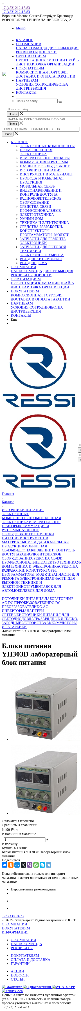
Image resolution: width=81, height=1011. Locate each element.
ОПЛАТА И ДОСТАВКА (30, 959)
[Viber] (29, 865)
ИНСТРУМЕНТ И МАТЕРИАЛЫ (46, 174)
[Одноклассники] (11, 865)
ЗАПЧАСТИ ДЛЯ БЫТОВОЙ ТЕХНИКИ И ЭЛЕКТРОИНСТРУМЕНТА (38, 582)
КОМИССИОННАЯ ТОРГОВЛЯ (42, 72)
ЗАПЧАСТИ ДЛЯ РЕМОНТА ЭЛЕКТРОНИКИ (43, 241)
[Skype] (42, 865)
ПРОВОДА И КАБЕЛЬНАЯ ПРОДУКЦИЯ (42, 180)
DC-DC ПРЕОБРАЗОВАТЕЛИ (31, 605)
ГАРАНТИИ (65, 76)
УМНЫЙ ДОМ (31, 218)
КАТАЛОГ (19, 142)
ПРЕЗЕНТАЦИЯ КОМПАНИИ (40, 60)
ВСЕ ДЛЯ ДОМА (33, 263)
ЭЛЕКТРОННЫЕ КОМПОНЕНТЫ (47, 146)
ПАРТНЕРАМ (22, 303)
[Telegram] (48, 865)
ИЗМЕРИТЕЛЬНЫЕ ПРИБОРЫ (45, 158)
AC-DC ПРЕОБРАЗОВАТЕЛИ (25, 603)
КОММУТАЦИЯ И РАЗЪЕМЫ (44, 162)
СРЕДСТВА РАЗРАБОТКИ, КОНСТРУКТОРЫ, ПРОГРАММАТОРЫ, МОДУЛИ (45, 231)
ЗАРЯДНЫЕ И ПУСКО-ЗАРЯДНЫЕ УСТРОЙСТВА (40, 621)
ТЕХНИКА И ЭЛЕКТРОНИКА (44, 223)
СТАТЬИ (18, 979)
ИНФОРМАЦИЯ (15, 932)
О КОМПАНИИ (23, 267)
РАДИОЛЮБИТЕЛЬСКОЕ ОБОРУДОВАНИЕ (40, 200)
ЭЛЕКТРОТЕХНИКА (37, 214)
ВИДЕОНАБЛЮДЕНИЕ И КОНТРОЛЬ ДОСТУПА (41, 192)
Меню (20, 28)
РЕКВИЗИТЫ (27, 52)
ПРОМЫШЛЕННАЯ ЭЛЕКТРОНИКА (36, 152)
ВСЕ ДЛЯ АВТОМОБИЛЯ (41, 259)
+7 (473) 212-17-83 (16, 8)
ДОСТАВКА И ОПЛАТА (36, 76)
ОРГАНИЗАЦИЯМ (26, 279)
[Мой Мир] (17, 865)
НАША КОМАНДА (31, 48)
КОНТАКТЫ (21, 315)
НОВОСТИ (48, 52)
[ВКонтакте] (4, 865)
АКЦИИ (17, 971)
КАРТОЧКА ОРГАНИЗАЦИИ (50, 64)
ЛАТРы (34, 619)
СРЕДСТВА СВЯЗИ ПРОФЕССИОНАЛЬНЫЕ (40, 208)
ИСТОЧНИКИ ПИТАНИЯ (41, 170)
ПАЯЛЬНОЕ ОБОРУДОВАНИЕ (45, 166)
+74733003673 (13, 916)
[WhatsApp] (36, 865)
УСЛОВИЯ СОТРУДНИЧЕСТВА (42, 84)
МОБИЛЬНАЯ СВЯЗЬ (37, 186)
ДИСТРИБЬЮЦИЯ (63, 48)
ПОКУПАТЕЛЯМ (25, 291)
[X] (23, 865)
